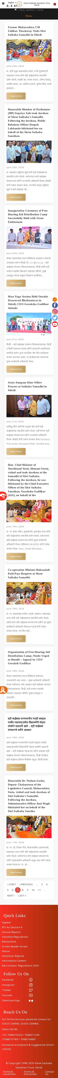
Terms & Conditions (9, 1072)
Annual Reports (11, 931)
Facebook (8, 979)
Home (15, 9)
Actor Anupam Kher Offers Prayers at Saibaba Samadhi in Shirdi (27, 386)
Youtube (7, 995)
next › (11, 895)
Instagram (8, 984)
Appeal (6, 921)
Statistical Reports (13, 955)
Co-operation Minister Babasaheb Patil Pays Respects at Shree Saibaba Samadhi (29, 573)
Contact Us (49, 1072)
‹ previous (26, 884)
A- (8, 5)
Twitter (6, 990)
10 (33, 890)
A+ (15, 5)
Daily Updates (27, 9)
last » (22, 895)
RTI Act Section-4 (12, 926)
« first (11, 884)
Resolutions (9, 940)
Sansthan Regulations (15, 936)
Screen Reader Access (15, 945)
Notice (6, 950)
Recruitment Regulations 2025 (20, 964)
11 (39, 890)
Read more (16, 96)
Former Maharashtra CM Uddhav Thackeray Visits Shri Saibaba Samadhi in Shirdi (27, 31)
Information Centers (14, 959)
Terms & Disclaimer (30, 1072)
